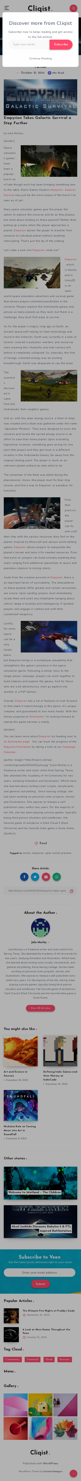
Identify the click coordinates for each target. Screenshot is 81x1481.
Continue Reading (40, 58)
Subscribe (61, 44)
